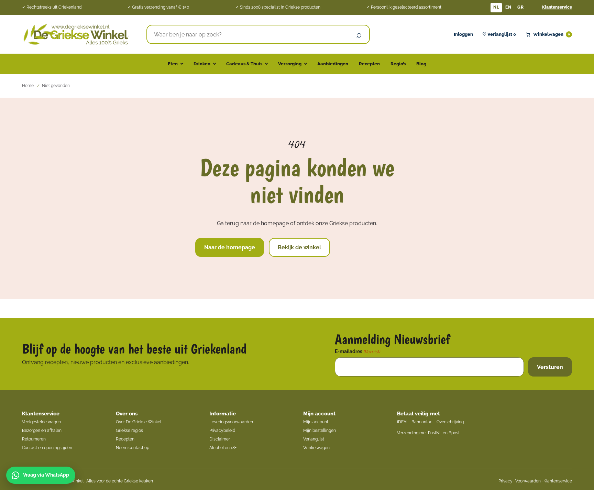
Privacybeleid (222, 430)
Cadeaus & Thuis (244, 63)
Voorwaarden (528, 481)
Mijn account (319, 414)
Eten (173, 63)
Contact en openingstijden (47, 447)
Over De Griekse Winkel (138, 422)
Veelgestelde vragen (41, 422)
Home (28, 85)
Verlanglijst (313, 439)
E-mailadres (357, 351)
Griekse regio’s (129, 430)
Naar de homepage (229, 247)
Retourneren (34, 439)
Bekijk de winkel (299, 247)
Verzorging (289, 63)
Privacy (505, 481)
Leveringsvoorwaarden (231, 422)
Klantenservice (557, 7)
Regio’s (398, 63)
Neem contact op (132, 447)
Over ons (127, 414)
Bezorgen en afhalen (42, 430)
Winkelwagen (551, 34)
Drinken (202, 63)
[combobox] (248, 34)
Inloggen (463, 34)
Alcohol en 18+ (222, 447)
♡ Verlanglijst (499, 34)
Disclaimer (219, 439)
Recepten (369, 63)
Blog (421, 63)
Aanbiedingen (332, 63)
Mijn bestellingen (319, 430)
